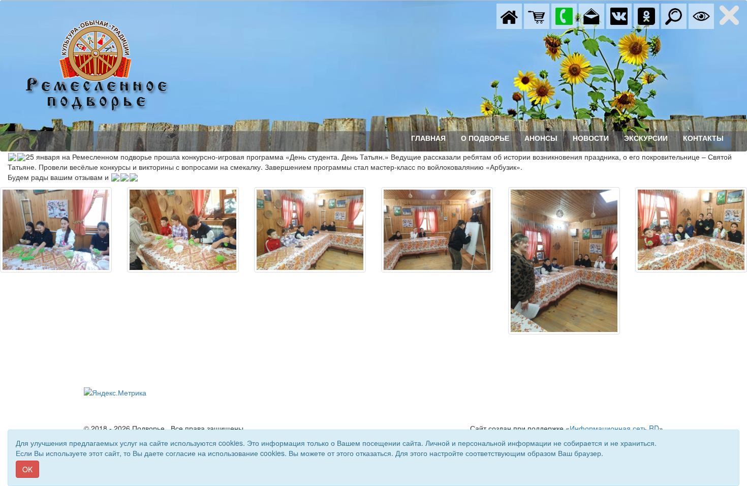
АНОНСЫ (540, 138)
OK (27, 469)
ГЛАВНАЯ (428, 138)
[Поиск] (674, 15)
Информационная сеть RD (614, 428)
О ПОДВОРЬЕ (485, 138)
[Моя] (536, 15)
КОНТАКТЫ (703, 138)
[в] (619, 15)
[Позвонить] (564, 15)
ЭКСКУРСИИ (646, 138)
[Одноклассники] (646, 15)
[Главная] (509, 15)
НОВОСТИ (591, 138)
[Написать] (591, 15)
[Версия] (701, 15)
